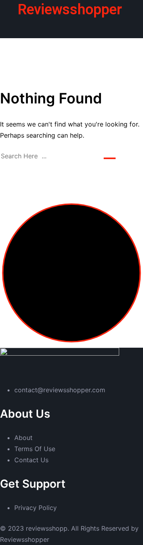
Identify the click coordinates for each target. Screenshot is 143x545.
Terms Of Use (34, 449)
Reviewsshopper (70, 9)
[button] (71, 27)
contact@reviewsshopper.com (59, 390)
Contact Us (31, 460)
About (23, 438)
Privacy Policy (35, 508)
